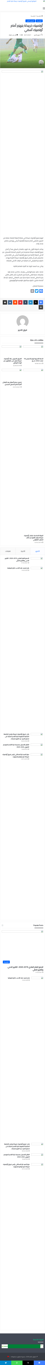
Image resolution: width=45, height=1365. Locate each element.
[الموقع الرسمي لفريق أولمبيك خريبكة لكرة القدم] (22, 3)
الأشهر (37, 551)
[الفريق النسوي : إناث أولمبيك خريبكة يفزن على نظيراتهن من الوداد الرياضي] (12, 351)
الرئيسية (38, 16)
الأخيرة (23, 551)
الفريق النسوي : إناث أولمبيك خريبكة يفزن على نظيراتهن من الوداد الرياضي (12, 360)
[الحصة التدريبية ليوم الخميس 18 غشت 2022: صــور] (33, 351)
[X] (36, 302)
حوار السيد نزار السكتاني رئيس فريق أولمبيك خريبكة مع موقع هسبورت (15, 755)
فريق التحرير (37, 35)
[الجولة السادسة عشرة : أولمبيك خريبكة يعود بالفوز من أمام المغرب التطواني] (33, 451)
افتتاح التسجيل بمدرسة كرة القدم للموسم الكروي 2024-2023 (16, 745)
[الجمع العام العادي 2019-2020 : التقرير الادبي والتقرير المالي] (37, 561)
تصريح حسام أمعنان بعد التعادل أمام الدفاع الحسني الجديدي (12, 383)
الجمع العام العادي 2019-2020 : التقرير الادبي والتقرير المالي (17, 559)
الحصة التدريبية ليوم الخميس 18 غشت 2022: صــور (33, 359)
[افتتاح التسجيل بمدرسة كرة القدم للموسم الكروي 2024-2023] (37, 748)
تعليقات (8, 551)
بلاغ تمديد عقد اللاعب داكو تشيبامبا (18, 568)
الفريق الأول (30, 21)
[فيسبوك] (41, 302)
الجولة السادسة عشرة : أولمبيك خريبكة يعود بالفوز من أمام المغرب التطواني (33, 537)
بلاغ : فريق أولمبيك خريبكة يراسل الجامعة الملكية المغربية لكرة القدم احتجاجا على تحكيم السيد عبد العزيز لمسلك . (16, 736)
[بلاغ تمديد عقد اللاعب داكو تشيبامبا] (37, 649)
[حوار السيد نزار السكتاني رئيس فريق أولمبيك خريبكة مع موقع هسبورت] (37, 835)
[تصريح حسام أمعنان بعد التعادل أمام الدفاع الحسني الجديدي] (12, 374)
